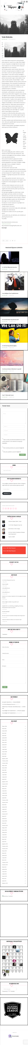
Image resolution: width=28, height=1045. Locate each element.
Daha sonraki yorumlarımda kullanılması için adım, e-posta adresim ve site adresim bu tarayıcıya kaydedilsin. (13, 441)
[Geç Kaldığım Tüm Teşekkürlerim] (14, 281)
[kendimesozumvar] (4, 974)
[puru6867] (4, 950)
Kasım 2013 (4, 876)
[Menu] (1, 6)
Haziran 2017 (5, 814)
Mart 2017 (4, 816)
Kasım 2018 (4, 795)
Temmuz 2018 (5, 800)
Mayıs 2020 (4, 765)
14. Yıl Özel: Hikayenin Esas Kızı (9, 267)
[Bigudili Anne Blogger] (14, 947)
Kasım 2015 (4, 837)
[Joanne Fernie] (10, 947)
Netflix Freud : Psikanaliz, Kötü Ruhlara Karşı (11, 706)
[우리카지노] (4, 964)
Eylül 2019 (4, 779)
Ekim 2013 (4, 878)
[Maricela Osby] (4, 960)
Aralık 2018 (4, 793)
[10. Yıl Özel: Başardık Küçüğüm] (14, 333)
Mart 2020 (4, 770)
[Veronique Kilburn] (21, 950)
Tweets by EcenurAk (6, 223)
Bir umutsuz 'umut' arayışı (14, 528)
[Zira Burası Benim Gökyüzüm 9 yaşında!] (11, 358)
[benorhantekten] (7, 953)
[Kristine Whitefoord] (17, 960)
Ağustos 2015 (5, 844)
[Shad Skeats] (7, 964)
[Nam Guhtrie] (4, 947)
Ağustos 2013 (5, 883)
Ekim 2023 (4, 733)
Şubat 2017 (4, 818)
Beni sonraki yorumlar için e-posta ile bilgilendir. (13, 448)
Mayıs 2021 (4, 740)
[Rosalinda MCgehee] (21, 967)
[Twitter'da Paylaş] (13, 241)
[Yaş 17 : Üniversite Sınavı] (14, 383)
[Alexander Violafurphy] (14, 971)
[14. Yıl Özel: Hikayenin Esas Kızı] (9, 258)
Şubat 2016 (4, 832)
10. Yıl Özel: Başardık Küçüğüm (9, 345)
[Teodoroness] (21, 971)
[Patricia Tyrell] (14, 957)
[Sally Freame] (21, 947)
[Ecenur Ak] (14, 7)
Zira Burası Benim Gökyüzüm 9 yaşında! (11, 369)
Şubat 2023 (4, 737)
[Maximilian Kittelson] (17, 947)
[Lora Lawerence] (4, 967)
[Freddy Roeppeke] (21, 957)
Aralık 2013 (4, 874)
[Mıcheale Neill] (14, 953)
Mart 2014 (4, 867)
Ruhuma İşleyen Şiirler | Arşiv (14, 521)
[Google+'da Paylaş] (15, 241)
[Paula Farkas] (17, 953)
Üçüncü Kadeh (11, 536)
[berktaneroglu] (14, 967)
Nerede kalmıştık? (6, 611)
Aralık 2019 (4, 777)
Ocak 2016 (4, 834)
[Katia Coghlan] (17, 957)
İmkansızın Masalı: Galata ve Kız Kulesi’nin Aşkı (11, 619)
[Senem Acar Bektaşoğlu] (21, 964)
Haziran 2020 (5, 763)
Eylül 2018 (4, 797)
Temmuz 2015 (5, 846)
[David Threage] (17, 964)
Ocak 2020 (4, 774)
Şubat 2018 (4, 807)
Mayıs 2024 (4, 726)
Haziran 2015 (5, 848)
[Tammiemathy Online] (17, 967)
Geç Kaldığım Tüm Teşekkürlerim (10, 293)
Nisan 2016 (4, 830)
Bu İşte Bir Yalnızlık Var (6, 702)
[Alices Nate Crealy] (21, 960)
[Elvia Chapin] (21, 953)
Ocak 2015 (4, 857)
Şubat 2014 (4, 869)
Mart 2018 (4, 804)
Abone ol (7, 493)
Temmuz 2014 (5, 862)
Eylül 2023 (4, 735)
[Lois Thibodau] (10, 964)
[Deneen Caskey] (14, 950)
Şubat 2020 (4, 772)
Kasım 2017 (4, 811)
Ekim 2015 (4, 839)
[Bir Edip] (14, 960)
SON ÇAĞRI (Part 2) (6, 588)
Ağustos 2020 (5, 758)
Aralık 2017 (4, 809)
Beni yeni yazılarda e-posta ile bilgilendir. (12, 451)
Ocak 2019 (4, 790)
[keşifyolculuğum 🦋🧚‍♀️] (7, 971)
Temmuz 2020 (5, 760)
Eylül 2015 (4, 841)
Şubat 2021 (4, 744)
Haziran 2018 (5, 802)
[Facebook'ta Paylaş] (10, 241)
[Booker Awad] (17, 971)
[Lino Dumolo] (7, 967)
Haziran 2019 (5, 784)
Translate (12, 991)
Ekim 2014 (4, 860)
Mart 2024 (4, 728)
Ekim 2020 (4, 754)
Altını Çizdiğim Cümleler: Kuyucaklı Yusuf (10, 601)
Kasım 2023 (4, 730)
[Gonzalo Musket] (7, 947)
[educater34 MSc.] (17, 950)
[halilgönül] (4, 971)
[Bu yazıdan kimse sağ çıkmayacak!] (14, 307)
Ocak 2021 (4, 747)
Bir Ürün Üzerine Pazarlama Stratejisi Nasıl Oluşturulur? (13, 615)
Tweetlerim (4, 634)
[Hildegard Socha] (7, 960)
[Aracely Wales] (10, 957)
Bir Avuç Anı (4, 39)
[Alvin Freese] (10, 950)
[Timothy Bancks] (7, 974)
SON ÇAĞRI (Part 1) (6, 592)
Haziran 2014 (5, 864)
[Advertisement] (14, 920)
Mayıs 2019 (4, 786)
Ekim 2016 (4, 823)
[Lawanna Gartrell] (7, 957)
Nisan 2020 (4, 767)
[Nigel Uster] (10, 967)
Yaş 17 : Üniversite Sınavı (8, 395)
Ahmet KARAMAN (16, 702)
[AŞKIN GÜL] (7, 950)
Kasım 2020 (4, 751)
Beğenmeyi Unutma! (14, 562)
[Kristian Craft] (10, 953)
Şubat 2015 (4, 855)
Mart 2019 (4, 788)
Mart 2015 (4, 853)
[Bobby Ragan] (10, 960)
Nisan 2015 (4, 850)
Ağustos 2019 (5, 781)
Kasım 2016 (4, 820)
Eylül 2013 (4, 880)
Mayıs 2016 (4, 827)
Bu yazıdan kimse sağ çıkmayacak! (10, 319)
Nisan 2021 (4, 742)
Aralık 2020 (4, 749)
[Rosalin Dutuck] (10, 971)
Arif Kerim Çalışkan (21, 710)
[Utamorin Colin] (4, 953)
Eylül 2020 (4, 756)
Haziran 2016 (5, 825)
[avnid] (14, 964)
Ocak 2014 (4, 871)
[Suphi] (4, 957)
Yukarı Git (14, 1032)
